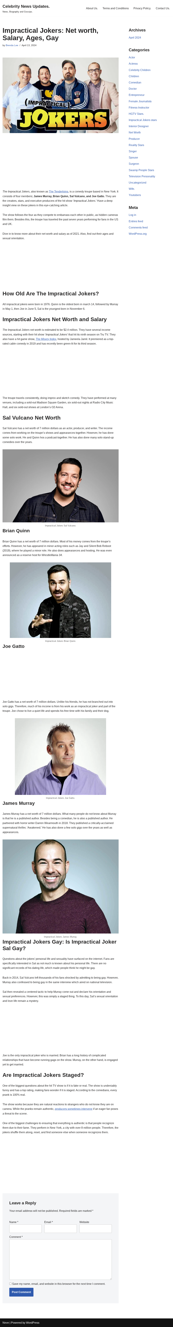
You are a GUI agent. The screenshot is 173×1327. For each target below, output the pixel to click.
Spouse (133, 157)
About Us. (92, 8)
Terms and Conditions (116, 8)
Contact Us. (163, 8)
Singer (133, 151)
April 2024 (135, 37)
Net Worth (135, 132)
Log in (132, 214)
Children (134, 76)
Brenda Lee (12, 45)
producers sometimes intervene (73, 1108)
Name (13, 1222)
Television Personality (142, 176)
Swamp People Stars (141, 170)
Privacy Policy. (142, 8)
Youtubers (135, 195)
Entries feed (136, 221)
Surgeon (134, 163)
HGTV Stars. (136, 113)
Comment (16, 1236)
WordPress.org (138, 233)
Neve (6, 1322)
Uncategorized (137, 182)
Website (84, 1222)
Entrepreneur (136, 95)
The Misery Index (46, 339)
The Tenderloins (58, 191)
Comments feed (138, 227)
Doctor (133, 88)
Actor (132, 57)
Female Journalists (140, 101)
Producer (134, 138)
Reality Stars (136, 145)
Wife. (132, 188)
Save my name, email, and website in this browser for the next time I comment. (58, 1283)
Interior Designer (139, 126)
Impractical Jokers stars (143, 120)
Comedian (135, 82)
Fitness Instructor (139, 107)
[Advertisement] (60, 166)
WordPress (32, 1322)
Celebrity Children (140, 70)
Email (48, 1222)
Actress (133, 63)
